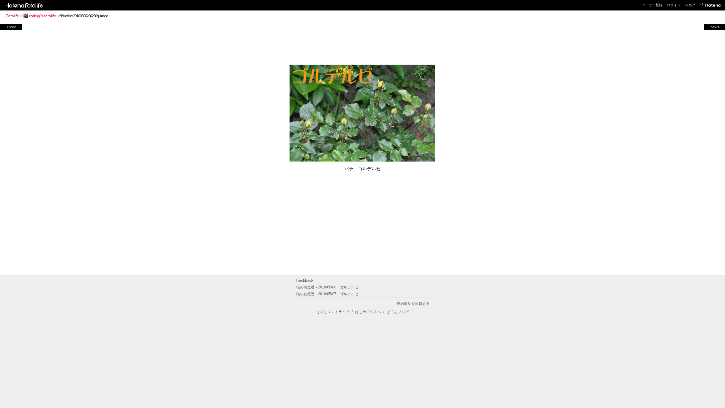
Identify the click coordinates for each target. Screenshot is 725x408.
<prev (11, 27)
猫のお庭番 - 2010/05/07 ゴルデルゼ (327, 294)
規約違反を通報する (413, 303)
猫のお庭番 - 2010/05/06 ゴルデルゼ (327, 287)
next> (715, 27)
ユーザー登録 (652, 5)
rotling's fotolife (42, 16)
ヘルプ (690, 5)
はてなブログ (398, 312)
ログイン (674, 5)
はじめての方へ (368, 312)
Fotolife (12, 16)
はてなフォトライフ (332, 312)
